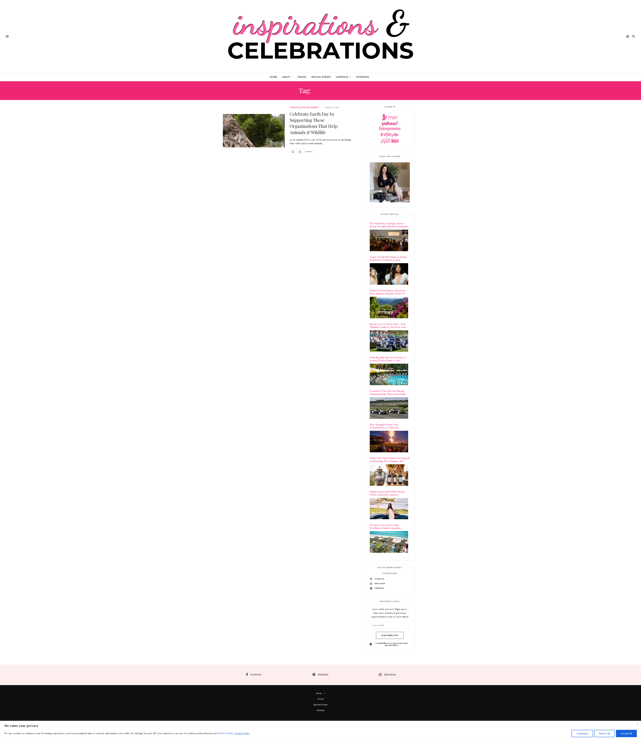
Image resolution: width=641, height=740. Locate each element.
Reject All (604, 733)
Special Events (321, 77)
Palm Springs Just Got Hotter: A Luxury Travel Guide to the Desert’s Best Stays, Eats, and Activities (388, 359)
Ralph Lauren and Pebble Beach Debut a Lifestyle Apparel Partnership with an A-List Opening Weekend (387, 493)
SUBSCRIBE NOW (389, 635)
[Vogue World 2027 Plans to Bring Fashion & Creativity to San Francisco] (389, 274)
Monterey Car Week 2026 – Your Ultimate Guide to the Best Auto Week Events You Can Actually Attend (388, 326)
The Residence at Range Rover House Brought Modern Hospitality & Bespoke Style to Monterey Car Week (390, 225)
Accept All (626, 733)
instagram (390, 674)
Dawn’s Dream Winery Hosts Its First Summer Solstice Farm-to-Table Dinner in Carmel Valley (388, 292)
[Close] (637, 724)
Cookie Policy (242, 733)
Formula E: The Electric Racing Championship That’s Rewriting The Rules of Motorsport (387, 393)
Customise (582, 733)
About (286, 77)
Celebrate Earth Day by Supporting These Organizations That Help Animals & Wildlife (314, 123)
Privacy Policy (225, 733)
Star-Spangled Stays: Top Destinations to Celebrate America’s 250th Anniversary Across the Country (390, 426)
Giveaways (362, 77)
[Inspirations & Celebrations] (320, 36)
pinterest (323, 674)
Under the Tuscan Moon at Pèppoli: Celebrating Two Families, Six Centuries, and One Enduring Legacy (390, 460)
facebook (255, 674)
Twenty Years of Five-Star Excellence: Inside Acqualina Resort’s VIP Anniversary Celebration (385, 527)
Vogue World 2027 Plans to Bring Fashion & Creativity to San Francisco (388, 259)
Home (273, 77)
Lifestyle (342, 77)
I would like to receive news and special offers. (392, 644)
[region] (320, 730)
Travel (301, 77)
